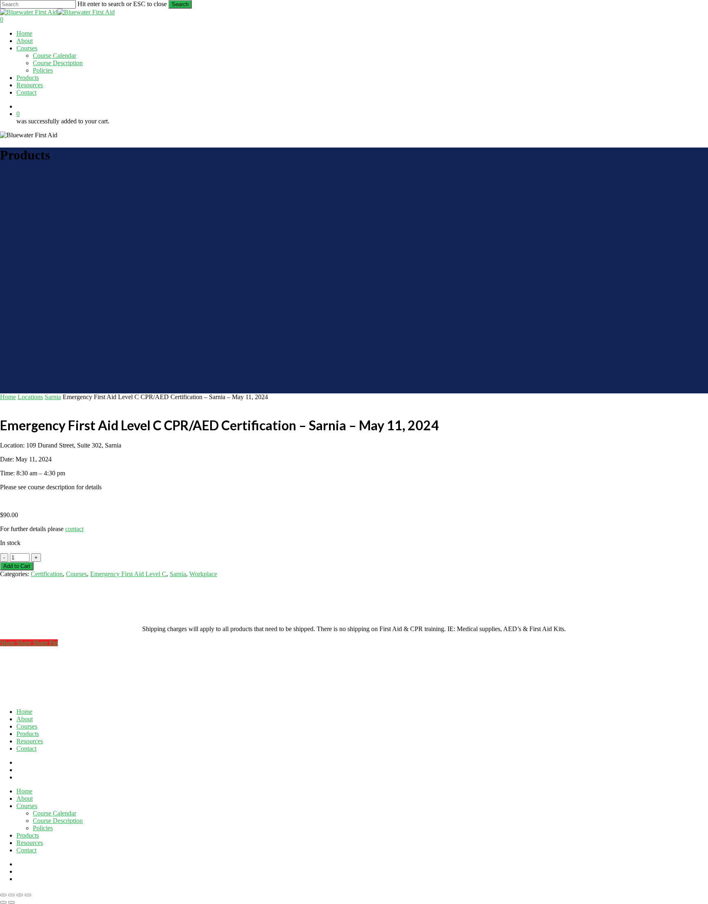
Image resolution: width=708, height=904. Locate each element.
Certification (47, 573)
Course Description (58, 820)
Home (8, 396)
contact (74, 528)
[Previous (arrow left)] (3, 902)
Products (27, 733)
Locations (30, 396)
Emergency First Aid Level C (128, 573)
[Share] (19, 895)
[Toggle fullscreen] (11, 895)
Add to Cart (16, 566)
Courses (76, 573)
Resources (29, 741)
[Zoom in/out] (3, 895)
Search (180, 4)
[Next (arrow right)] (11, 902)
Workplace (203, 573)
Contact (26, 748)
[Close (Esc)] (28, 895)
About (24, 718)
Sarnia (53, 396)
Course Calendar (54, 813)
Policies (43, 828)
